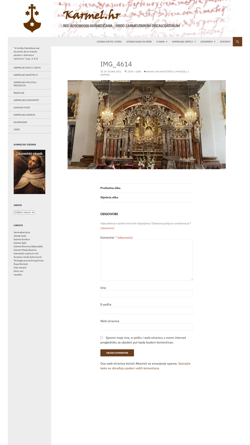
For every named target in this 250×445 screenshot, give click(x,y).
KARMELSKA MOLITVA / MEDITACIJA (25, 84)
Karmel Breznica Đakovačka (28, 246)
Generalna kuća (22, 232)
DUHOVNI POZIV (22, 107)
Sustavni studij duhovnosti (28, 256)
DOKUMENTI (207, 41)
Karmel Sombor (22, 239)
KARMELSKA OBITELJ (182, 41)
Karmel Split (20, 242)
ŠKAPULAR (19, 93)
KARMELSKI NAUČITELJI (26, 75)
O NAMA (160, 41)
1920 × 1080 (134, 71)
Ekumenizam (20, 122)
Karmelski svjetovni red (26, 253)
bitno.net (18, 271)
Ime (103, 288)
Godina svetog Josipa (109, 41)
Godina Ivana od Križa (139, 41)
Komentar (116, 237)
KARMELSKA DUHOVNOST (26, 100)
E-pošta (105, 304)
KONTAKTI (225, 41)
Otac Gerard (20, 267)
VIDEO (17, 129)
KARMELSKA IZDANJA (24, 114)
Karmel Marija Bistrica (25, 249)
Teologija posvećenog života (28, 260)
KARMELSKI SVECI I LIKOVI (27, 67)
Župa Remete (21, 264)
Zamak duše (20, 235)
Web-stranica (109, 321)
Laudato (18, 274)
